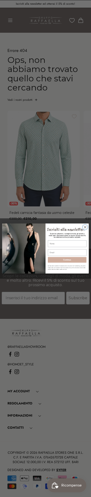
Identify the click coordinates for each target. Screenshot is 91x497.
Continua (67, 260)
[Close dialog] (85, 227)
